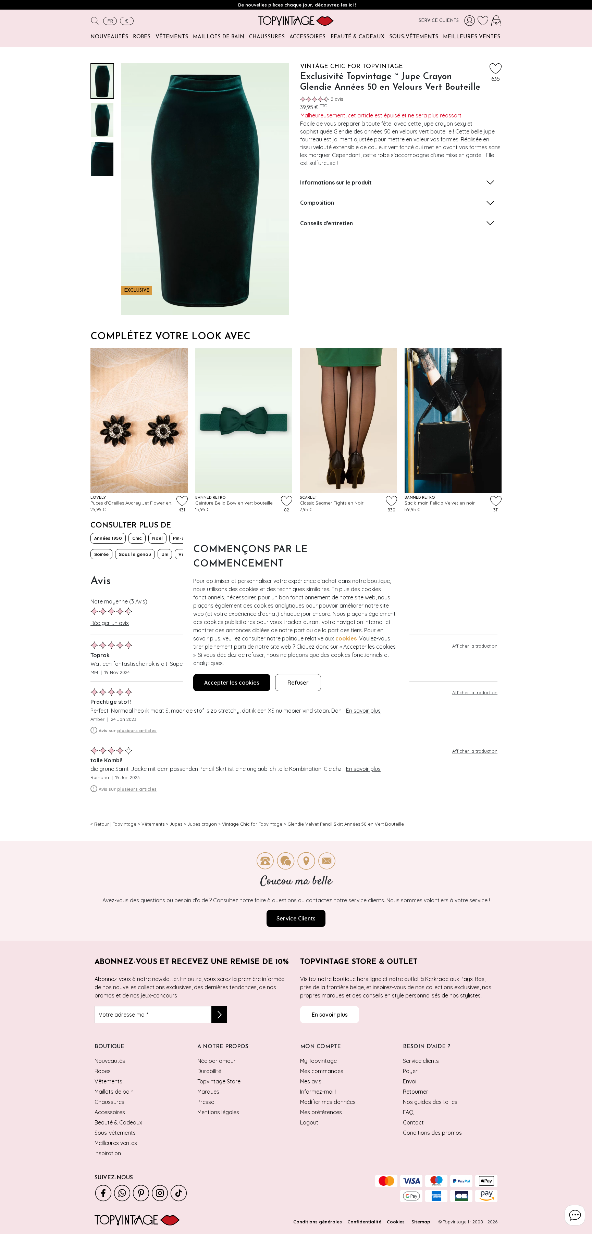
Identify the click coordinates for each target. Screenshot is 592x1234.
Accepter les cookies (231, 682)
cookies (346, 638)
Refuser (298, 682)
